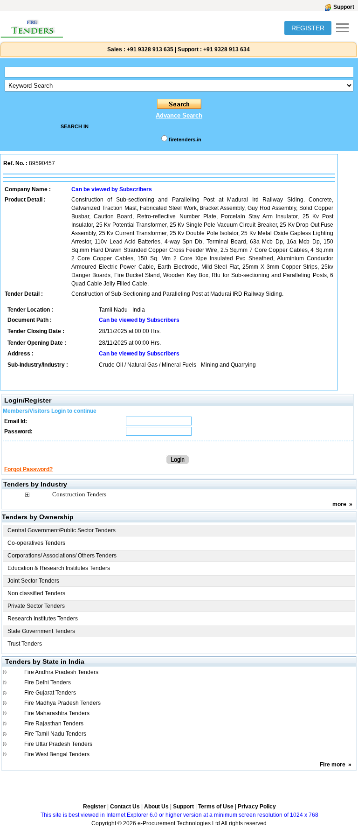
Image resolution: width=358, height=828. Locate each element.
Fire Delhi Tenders (47, 682)
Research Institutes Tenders (42, 618)
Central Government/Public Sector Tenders (61, 530)
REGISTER (307, 28)
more (339, 504)
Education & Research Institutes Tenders (58, 568)
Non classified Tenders (36, 593)
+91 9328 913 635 (149, 49)
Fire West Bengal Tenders (57, 754)
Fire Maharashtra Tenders (57, 713)
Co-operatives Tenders (36, 543)
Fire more (332, 764)
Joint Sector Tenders (33, 581)
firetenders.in (185, 139)
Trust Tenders (24, 643)
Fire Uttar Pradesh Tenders (58, 744)
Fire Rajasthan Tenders (53, 723)
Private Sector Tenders (36, 606)
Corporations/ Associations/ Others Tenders (62, 555)
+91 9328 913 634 (226, 49)
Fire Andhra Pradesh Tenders (61, 672)
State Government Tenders (41, 631)
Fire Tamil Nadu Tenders (55, 734)
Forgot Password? (28, 469)
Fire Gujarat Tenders (50, 692)
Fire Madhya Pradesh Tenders (62, 703)
